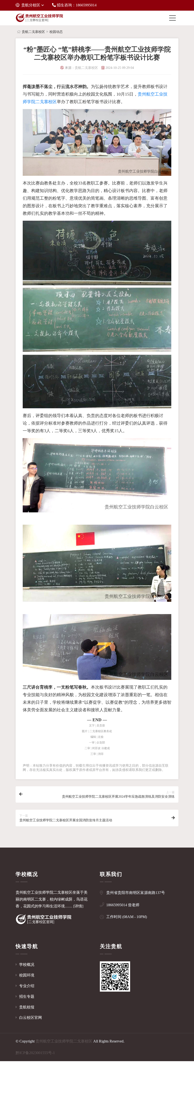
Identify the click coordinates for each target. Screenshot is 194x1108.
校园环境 (26, 975)
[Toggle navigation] (173, 18)
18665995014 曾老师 (122, 905)
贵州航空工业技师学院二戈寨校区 (63, 1041)
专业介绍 (26, 986)
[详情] (78, 906)
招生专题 (26, 996)
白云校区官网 (30, 1018)
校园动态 (56, 32)
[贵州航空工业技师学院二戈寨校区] (39, 18)
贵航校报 (26, 1007)
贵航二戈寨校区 (33, 32)
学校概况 (26, 965)
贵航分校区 (30, 5)
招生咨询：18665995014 (76, 5)
